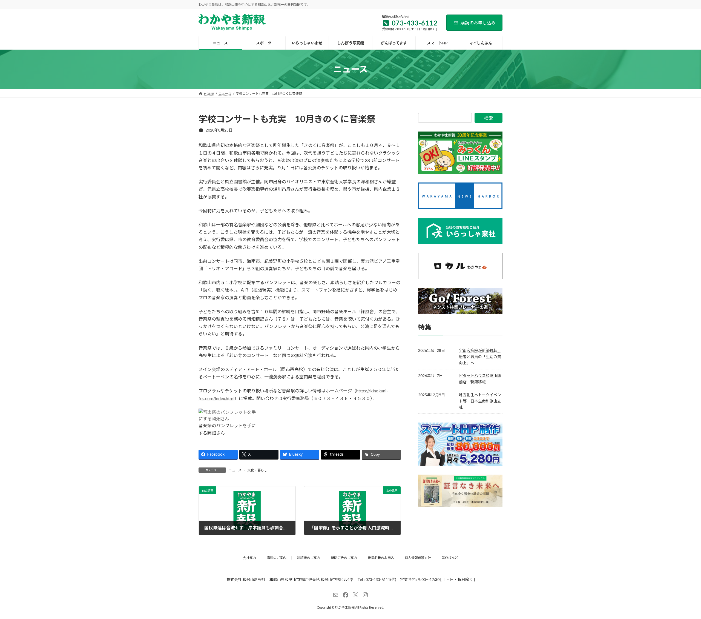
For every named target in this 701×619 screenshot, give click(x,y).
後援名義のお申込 (381, 558)
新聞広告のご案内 (344, 558)
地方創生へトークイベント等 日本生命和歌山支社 (480, 400)
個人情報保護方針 (418, 558)
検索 (488, 118)
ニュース (235, 470)
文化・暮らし (257, 470)
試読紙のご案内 (308, 558)
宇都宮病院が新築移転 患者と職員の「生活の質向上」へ (480, 356)
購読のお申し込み (478, 22)
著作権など (450, 558)
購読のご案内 (276, 558)
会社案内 (249, 558)
